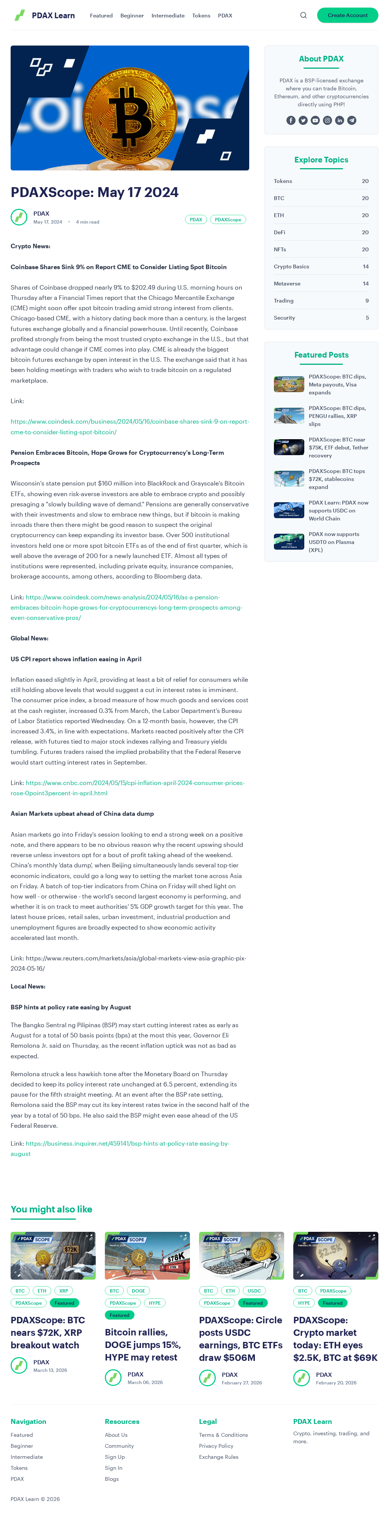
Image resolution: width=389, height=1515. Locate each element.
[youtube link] (315, 120)
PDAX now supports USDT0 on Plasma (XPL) (334, 542)
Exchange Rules (219, 1457)
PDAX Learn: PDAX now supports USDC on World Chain (338, 510)
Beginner (132, 15)
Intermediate (168, 15)
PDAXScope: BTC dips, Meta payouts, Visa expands (337, 384)
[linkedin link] (339, 120)
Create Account (348, 15)
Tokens (201, 15)
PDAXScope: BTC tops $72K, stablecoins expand (337, 479)
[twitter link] (303, 120)
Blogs (112, 1479)
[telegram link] (351, 120)
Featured (101, 15)
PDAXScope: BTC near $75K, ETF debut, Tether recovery (338, 447)
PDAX (225, 15)
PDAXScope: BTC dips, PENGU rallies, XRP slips (337, 416)
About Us (116, 1434)
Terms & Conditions (223, 1434)
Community (119, 1445)
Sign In (113, 1468)
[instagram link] (327, 120)
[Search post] (303, 15)
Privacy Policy (216, 1445)
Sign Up (115, 1457)
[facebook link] (291, 120)
